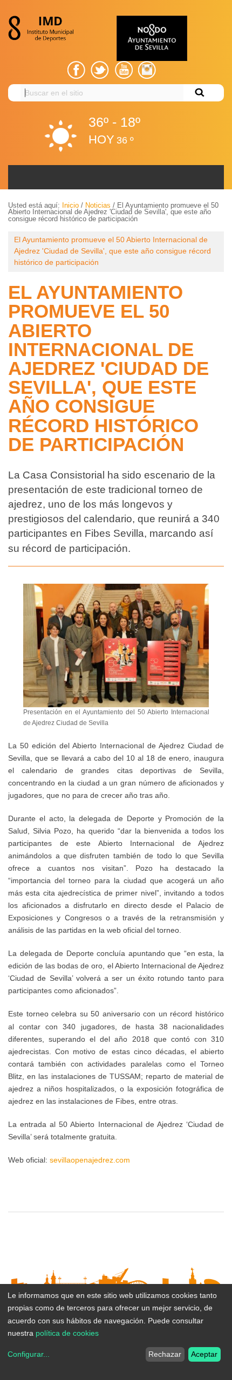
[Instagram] (147, 70)
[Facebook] (76, 70)
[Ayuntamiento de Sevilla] (152, 38)
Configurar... (29, 1354)
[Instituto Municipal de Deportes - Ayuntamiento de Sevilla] (44, 29)
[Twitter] (100, 70)
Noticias (98, 205)
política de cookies (67, 1333)
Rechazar (164, 1354)
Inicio (70, 205)
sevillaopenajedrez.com (90, 1160)
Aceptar (204, 1354)
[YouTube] (123, 70)
